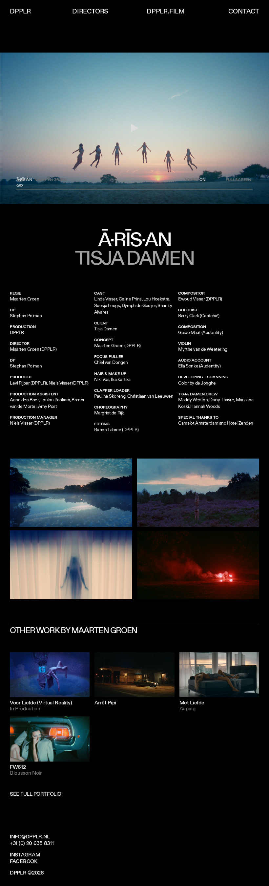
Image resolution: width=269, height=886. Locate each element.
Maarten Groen (24, 299)
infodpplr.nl (30, 836)
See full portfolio (35, 794)
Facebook (23, 861)
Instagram (25, 855)
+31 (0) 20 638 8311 (31, 843)
